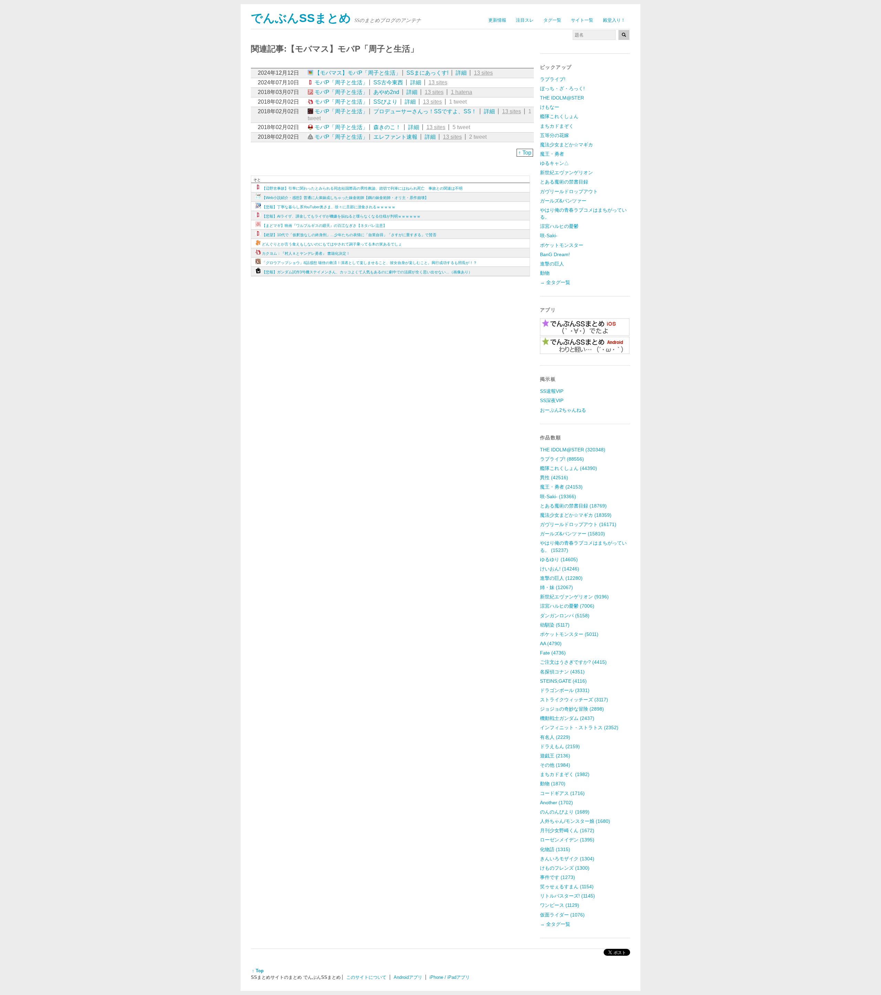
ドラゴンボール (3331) (565, 690)
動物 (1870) (552, 783)
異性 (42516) (554, 477)
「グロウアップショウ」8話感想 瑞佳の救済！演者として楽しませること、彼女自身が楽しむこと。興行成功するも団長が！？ (369, 263)
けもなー (549, 107)
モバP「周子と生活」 (341, 82)
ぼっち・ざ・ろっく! (562, 88)
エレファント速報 (395, 137)
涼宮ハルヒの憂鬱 (559, 226)
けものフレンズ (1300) (565, 868)
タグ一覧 (552, 20)
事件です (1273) (557, 877)
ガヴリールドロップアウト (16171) (578, 524)
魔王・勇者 (552, 154)
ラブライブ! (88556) (562, 459)
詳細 (461, 73)
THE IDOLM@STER (562, 98)
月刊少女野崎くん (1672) (567, 830)
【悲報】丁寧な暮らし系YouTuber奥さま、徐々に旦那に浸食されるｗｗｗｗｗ (328, 207)
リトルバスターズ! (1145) (567, 896)
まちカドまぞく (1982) (565, 774)
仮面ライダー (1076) (562, 915)
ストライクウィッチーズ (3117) (574, 699)
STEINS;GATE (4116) (563, 681)
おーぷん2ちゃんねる (563, 410)
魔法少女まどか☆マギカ (566, 144)
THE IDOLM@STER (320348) (572, 449)
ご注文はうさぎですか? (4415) (573, 662)
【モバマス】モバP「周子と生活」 (358, 73)
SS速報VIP (551, 391)
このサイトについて (366, 977)
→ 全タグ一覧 (555, 282)
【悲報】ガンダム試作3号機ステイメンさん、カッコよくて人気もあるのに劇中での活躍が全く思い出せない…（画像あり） (367, 272)
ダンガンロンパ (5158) (565, 615)
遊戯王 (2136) (555, 755)
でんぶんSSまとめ (301, 18)
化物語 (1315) (555, 849)
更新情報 (497, 20)
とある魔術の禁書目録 (564, 182)
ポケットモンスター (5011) (569, 634)
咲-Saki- (549, 235)
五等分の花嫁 (554, 135)
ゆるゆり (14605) (559, 559)
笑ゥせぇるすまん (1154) (567, 886)
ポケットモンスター (561, 245)
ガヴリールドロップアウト (569, 191)
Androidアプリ (408, 977)
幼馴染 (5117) (555, 625)
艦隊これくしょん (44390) (568, 468)
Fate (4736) (553, 653)
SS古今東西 (388, 82)
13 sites (483, 73)
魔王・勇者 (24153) (561, 487)
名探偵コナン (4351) (562, 671)
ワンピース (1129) (559, 905)
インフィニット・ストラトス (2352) (579, 727)
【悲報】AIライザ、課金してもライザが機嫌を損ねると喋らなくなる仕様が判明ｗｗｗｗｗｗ (341, 216)
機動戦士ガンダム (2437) (567, 718)
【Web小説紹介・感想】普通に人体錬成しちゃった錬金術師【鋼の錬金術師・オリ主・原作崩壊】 (345, 198)
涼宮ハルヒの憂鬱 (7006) (567, 606)
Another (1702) (556, 802)
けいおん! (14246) (559, 569)
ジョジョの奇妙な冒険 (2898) (572, 709)
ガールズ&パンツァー (563, 200)
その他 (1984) (555, 765)
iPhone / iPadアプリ (449, 977)
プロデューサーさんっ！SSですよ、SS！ (425, 111)
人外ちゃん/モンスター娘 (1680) (575, 821)
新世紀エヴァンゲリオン (566, 172)
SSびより (385, 102)
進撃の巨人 (552, 263)
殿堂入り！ (614, 20)
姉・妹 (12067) (556, 587)
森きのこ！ (387, 127)
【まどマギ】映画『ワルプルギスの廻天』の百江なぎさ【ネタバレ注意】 (324, 225)
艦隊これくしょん (559, 116)
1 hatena (461, 92)
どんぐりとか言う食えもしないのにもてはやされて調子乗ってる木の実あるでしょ (332, 244)
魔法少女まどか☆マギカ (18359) (576, 515)
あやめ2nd (386, 92)
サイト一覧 (582, 20)
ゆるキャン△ (554, 163)
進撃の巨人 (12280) (561, 578)
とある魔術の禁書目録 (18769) (573, 506)
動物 (545, 273)
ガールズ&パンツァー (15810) (572, 533)
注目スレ (525, 20)
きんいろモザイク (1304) (567, 858)
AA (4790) (551, 643)
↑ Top (524, 153)
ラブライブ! (552, 79)
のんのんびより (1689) (565, 812)
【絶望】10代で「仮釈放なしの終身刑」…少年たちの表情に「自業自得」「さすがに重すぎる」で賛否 (349, 235)
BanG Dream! (555, 254)
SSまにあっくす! (427, 73)
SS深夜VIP (551, 400)
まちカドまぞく (557, 126)
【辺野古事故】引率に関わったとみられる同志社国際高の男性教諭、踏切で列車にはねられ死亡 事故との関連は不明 (362, 188)
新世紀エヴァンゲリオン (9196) (574, 596)
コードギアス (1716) (562, 793)
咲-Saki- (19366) (558, 496)
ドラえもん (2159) (560, 746)
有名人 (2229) (555, 737)
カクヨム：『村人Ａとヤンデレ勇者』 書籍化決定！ (306, 253)
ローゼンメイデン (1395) (567, 839)
